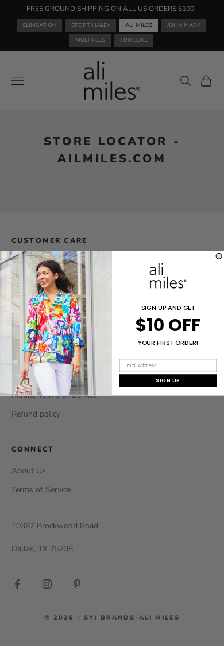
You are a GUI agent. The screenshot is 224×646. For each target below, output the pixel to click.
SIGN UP (168, 380)
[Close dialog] (219, 256)
